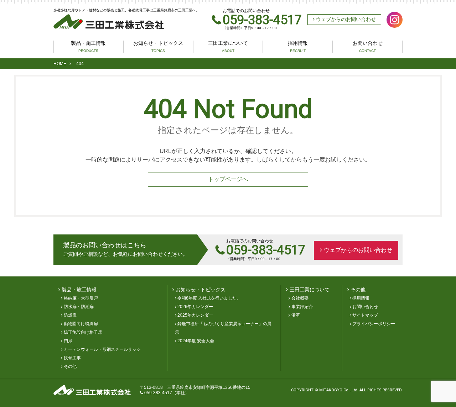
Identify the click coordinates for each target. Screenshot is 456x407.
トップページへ (228, 179)
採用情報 (298, 47)
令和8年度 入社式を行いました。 (209, 298)
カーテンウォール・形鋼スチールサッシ (102, 349)
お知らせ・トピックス (158, 47)
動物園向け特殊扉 (81, 323)
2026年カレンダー (195, 306)
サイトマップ (365, 315)
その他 (70, 366)
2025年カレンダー (195, 315)
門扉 (68, 340)
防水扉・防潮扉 (79, 306)
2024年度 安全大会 (195, 340)
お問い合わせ (368, 47)
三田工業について (228, 47)
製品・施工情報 (88, 47)
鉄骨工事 (72, 357)
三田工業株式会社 (108, 21)
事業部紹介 (302, 306)
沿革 (295, 315)
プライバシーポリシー (373, 323)
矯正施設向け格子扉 (83, 332)
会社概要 (300, 298)
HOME (59, 63)
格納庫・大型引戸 (81, 298)
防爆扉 (70, 315)
